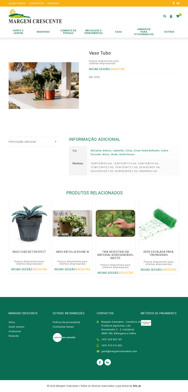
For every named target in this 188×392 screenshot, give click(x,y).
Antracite (96, 150)
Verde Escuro (127, 154)
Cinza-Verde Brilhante (146, 150)
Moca (105, 154)
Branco (107, 150)
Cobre (164, 150)
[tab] (34, 142)
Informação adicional (22, 141)
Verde (114, 154)
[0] (177, 16)
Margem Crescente (67, 386)
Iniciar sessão (99, 69)
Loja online (122, 386)
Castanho (118, 150)
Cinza (129, 150)
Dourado (96, 154)
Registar (118, 69)
